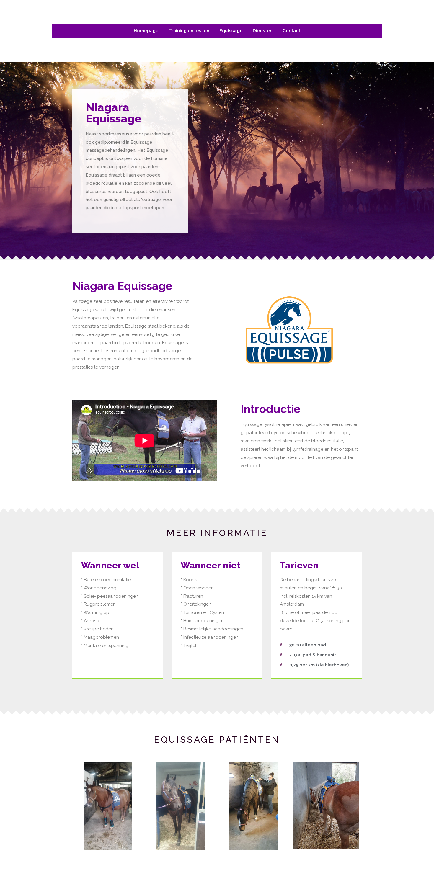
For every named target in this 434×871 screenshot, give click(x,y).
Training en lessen (189, 30)
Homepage (146, 30)
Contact (291, 30)
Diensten (263, 30)
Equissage (231, 30)
